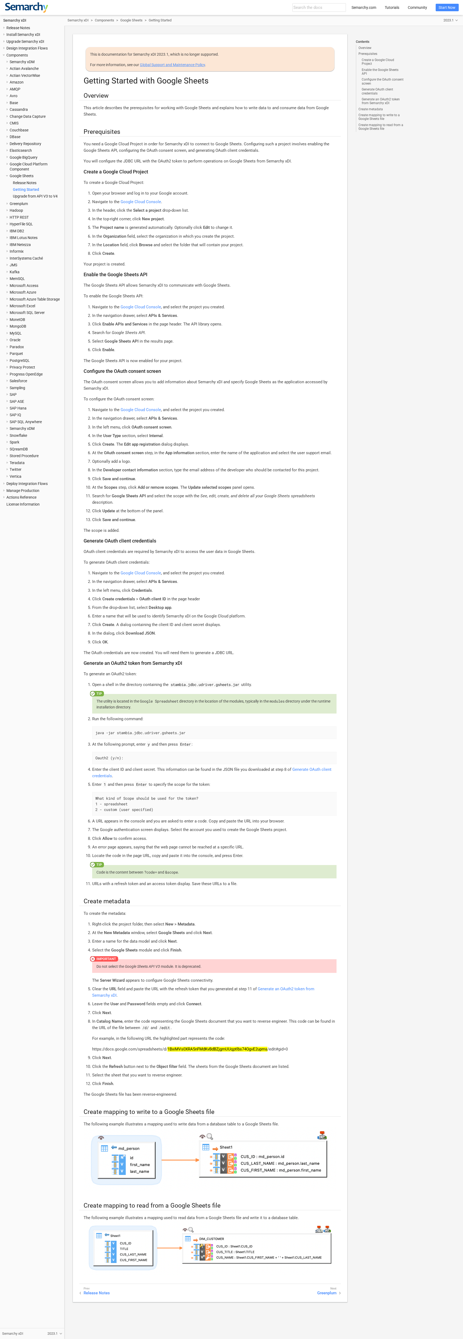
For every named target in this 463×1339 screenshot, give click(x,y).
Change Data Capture (28, 116)
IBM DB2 (17, 231)
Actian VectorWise (25, 75)
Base (14, 103)
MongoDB (18, 326)
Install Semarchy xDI (23, 34)
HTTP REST (19, 217)
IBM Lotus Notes (24, 238)
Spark (14, 442)
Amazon (17, 82)
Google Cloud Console (141, 201)
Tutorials (392, 7)
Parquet (16, 353)
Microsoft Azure (23, 292)
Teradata (17, 463)
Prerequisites (368, 54)
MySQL (16, 333)
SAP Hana (18, 408)
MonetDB (17, 319)
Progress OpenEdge (26, 374)
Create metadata (371, 109)
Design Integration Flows (27, 48)
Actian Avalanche (24, 68)
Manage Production (22, 490)
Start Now (447, 7)
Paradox (17, 347)
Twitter (15, 469)
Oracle (15, 340)
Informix (17, 251)
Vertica (15, 476)
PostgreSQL (20, 360)
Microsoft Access (24, 285)
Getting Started (26, 189)
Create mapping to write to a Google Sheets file (379, 117)
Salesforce (18, 381)
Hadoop (16, 210)
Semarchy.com (364, 7)
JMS (13, 265)
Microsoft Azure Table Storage (35, 299)
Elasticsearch (21, 150)
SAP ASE (17, 401)
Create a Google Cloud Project (378, 62)
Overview (365, 48)
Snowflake (18, 435)
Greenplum (19, 204)
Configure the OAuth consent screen (383, 81)
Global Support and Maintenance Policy (172, 65)
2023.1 (448, 20)
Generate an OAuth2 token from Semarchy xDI (381, 101)
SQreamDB (19, 449)
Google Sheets (21, 176)
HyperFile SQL (21, 224)
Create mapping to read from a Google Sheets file (381, 127)
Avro (13, 96)
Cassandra (19, 109)
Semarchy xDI (14, 20)
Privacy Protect (22, 367)
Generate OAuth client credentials (377, 91)
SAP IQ (15, 415)
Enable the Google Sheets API (380, 71)
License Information (23, 504)
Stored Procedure (24, 456)
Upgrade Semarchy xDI (25, 41)
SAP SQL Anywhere (26, 422)
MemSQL (17, 278)
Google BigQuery (24, 157)
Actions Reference (21, 497)
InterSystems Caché (26, 258)
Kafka (15, 272)
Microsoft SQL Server (27, 312)
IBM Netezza (20, 244)
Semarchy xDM (22, 62)
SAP (13, 394)
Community (417, 7)
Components (17, 55)
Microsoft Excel (22, 306)
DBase (15, 137)
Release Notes (18, 28)
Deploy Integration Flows (27, 483)
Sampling (17, 388)
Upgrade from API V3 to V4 (35, 196)
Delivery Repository (25, 144)
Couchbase (19, 130)
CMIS (14, 123)
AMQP (15, 89)
